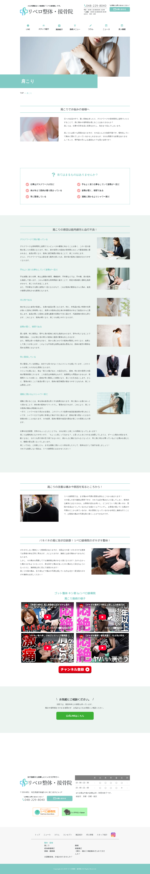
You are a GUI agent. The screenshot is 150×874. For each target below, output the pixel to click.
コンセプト (67, 835)
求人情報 (122, 29)
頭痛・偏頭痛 (49, 851)
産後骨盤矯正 (49, 848)
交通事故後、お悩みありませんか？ (58, 857)
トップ (37, 835)
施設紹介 (59, 29)
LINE (28, 29)
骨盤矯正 (78, 848)
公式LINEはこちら (75, 716)
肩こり (29, 93)
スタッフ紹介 (43, 29)
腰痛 (77, 845)
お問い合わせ (121, 9)
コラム (90, 29)
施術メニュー (75, 29)
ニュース (106, 29)
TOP (22, 93)
